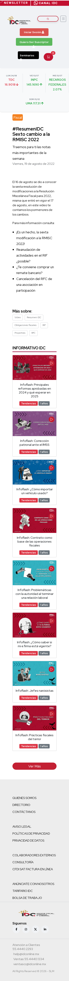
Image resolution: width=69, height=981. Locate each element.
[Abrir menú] (63, 19)
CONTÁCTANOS (23, 812)
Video (18, 317)
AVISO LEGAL (21, 827)
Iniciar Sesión (33, 32)
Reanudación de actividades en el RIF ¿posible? (32, 255)
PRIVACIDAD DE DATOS (28, 840)
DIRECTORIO (21, 805)
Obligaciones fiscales (25, 325)
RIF (44, 325)
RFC (33, 332)
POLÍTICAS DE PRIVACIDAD (31, 834)
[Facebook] (16, 929)
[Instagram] (26, 929)
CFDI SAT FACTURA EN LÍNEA (32, 869)
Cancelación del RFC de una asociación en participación (34, 285)
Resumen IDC (34, 317)
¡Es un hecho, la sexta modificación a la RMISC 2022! (34, 238)
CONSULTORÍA (23, 862)
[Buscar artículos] (47, 19)
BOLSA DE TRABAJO (27, 898)
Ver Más (34, 766)
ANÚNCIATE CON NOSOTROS (33, 884)
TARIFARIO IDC (22, 891)
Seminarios (27, 55)
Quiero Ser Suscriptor (34, 42)
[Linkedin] (45, 929)
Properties (20, 332)
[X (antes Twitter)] (35, 929)
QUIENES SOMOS (24, 798)
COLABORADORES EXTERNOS (34, 855)
